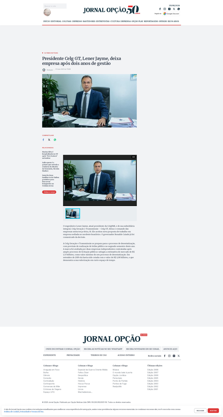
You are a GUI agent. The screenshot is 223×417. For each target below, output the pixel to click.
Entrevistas (103, 21)
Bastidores (89, 21)
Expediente (49, 355)
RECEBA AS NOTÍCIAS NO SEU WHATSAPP (103, 349)
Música (116, 370)
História (81, 381)
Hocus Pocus (84, 383)
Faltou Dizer (83, 372)
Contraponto (49, 383)
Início (46, 21)
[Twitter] (174, 9)
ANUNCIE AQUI (170, 349)
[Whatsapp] (178, 9)
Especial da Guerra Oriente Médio (93, 370)
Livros (80, 389)
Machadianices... (85, 392)
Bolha (45, 372)
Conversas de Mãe (51, 386)
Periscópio (117, 378)
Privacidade (73, 355)
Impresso (77, 21)
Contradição (48, 381)
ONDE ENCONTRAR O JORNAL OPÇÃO (63, 349)
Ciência (46, 375)
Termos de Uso (37, 412)
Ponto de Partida (120, 381)
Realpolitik (117, 386)
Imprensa (125, 21)
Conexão (47, 378)
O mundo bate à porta (122, 372)
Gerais (81, 378)
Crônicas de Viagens (52, 389)
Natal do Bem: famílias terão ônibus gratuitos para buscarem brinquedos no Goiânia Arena (50, 180)
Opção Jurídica (119, 375)
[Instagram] (165, 9)
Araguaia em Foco (51, 370)
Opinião (163, 21)
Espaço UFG (48, 392)
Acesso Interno (126, 355)
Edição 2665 (152, 378)
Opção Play (137, 21)
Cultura (115, 21)
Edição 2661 (152, 389)
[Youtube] (169, 9)
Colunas (66, 21)
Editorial (56, 21)
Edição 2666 (152, 375)
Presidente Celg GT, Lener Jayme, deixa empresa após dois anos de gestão (81, 61)
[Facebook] (160, 9)
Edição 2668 (152, 370)
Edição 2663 (152, 383)
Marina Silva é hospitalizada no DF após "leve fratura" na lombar (50, 155)
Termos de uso (99, 355)
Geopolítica (83, 375)
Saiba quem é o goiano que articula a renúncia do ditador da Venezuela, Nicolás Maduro (50, 167)
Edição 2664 (152, 381)
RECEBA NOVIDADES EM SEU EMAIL (142, 349)
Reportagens (151, 21)
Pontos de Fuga (119, 383)
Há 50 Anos (173, 21)
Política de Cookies (11, 412)
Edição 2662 (152, 386)
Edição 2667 (152, 372)
